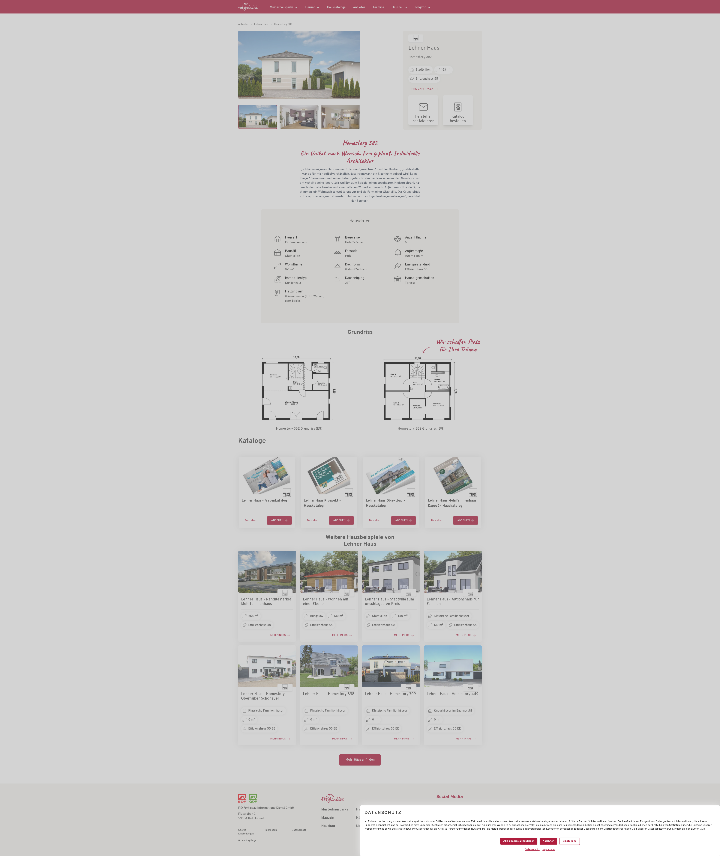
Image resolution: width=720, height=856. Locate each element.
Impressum (549, 849)
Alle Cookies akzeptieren (518, 841)
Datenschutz (532, 849)
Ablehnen (548, 841)
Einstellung (570, 841)
